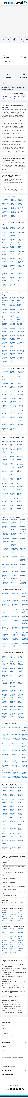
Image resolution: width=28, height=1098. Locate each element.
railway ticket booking (20, 162)
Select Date (23, 95)
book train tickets (8, 109)
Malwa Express (6, 93)
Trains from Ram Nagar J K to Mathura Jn (12, 902)
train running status (18, 116)
